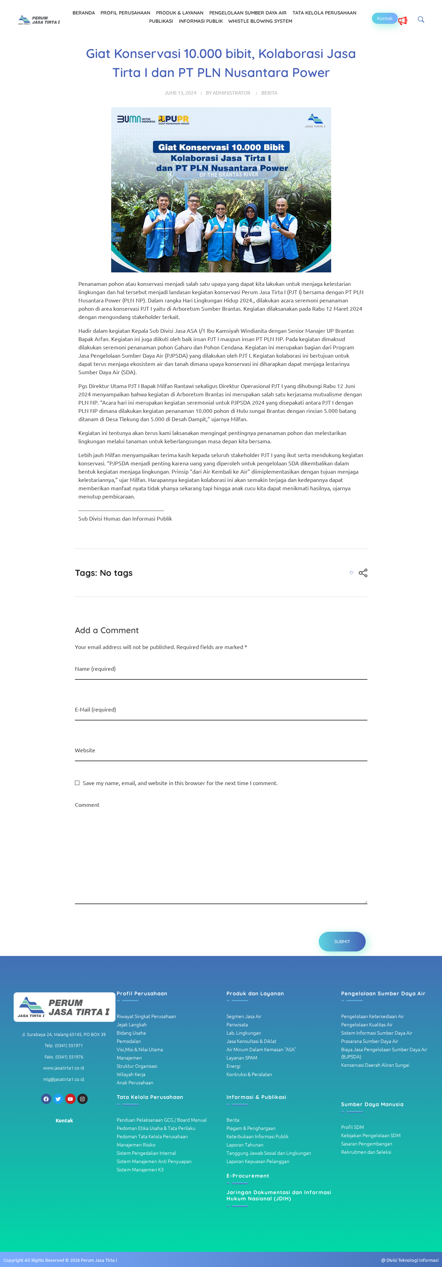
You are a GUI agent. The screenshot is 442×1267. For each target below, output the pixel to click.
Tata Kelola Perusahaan (150, 1097)
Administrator (231, 92)
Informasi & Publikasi (257, 1097)
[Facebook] (46, 1099)
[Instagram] (82, 1099)
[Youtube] (70, 1099)
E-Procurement (248, 1175)
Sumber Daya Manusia (372, 1104)
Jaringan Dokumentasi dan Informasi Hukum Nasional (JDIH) (279, 1195)
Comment (87, 804)
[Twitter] (58, 1099)
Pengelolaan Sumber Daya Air (383, 993)
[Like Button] (351, 573)
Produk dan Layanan (255, 993)
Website (85, 749)
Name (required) (95, 668)
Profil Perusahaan (142, 993)
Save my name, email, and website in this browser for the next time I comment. (180, 782)
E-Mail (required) (95, 709)
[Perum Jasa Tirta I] (39, 20)
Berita (269, 92)
